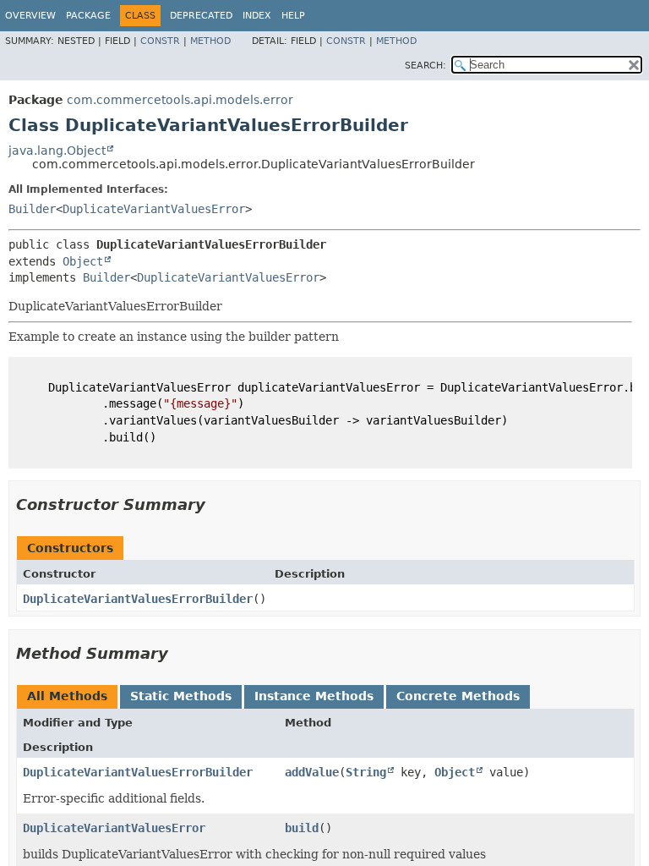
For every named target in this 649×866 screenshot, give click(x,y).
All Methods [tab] (67, 696)
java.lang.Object (57, 150)
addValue (312, 772)
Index (257, 15)
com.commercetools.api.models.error (180, 100)
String (366, 772)
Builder (32, 209)
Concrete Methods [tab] (458, 696)
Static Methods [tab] (181, 696)
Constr (160, 41)
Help (293, 15)
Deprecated (201, 15)
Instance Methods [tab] (314, 696)
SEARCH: (425, 65)
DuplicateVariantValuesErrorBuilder (138, 599)
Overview (30, 15)
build (302, 828)
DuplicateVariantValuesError (154, 209)
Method (210, 41)
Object (83, 261)
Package (88, 15)
